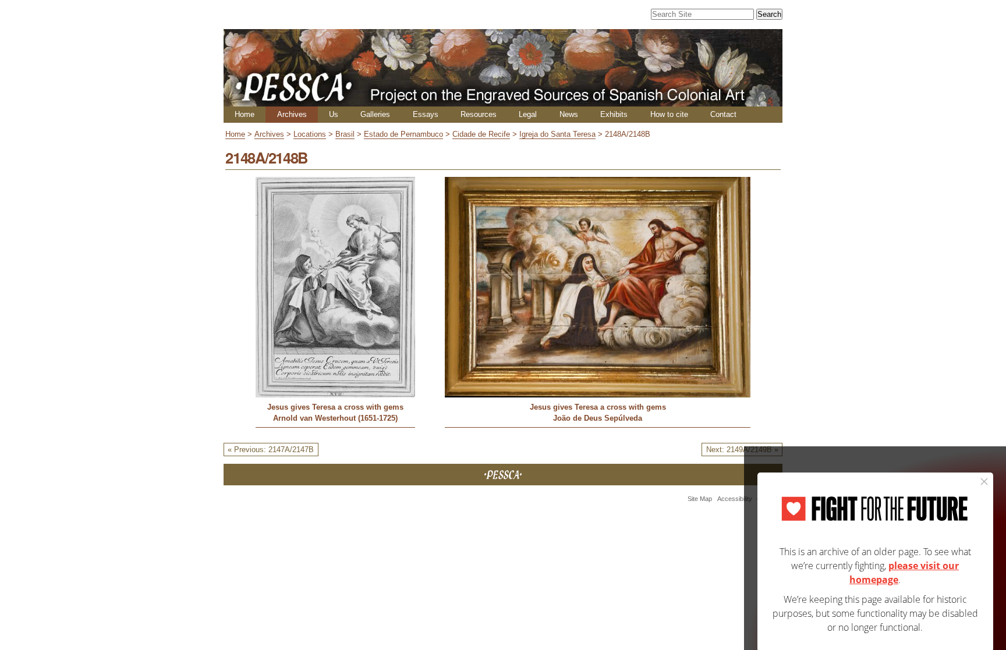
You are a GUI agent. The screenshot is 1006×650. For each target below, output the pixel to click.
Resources (479, 114)
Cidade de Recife (481, 134)
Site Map (700, 498)
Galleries (375, 114)
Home (244, 114)
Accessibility (734, 498)
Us (333, 114)
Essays (425, 114)
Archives (292, 114)
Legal (528, 114)
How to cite (669, 114)
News (568, 114)
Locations (309, 134)
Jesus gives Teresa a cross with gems (335, 407)
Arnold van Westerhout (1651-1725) (335, 418)
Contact (723, 114)
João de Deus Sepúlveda (597, 418)
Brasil (345, 134)
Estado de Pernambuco (403, 134)
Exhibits (614, 114)
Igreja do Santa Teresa (557, 134)
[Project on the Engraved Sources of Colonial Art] (503, 101)
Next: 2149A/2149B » (742, 449)
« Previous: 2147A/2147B (271, 449)
